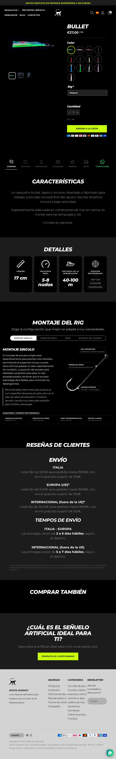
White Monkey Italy (35, 741)
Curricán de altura (78, 686)
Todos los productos (79, 714)
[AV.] (80, 68)
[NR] (71, 59)
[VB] (71, 77)
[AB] (71, 68)
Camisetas (74, 710)
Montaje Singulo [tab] (23, 338)
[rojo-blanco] (89, 59)
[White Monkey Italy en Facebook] (27, 736)
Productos (11, 10)
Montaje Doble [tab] (49, 338)
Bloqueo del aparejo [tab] (90, 338)
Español (15, 735)
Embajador (11, 15)
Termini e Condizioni (45, 748)
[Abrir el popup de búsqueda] (92, 13)
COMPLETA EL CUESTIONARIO (58, 656)
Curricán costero (77, 690)
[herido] (98, 59)
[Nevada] (80, 59)
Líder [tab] (68, 338)
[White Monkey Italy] (58, 12)
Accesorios (74, 706)
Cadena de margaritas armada (84, 702)
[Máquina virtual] (98, 68)
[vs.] (89, 68)
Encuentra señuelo (33, 10)
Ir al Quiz (72, 718)
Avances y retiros (77, 694)
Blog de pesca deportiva (61, 698)
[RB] (80, 50)
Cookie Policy (29, 748)
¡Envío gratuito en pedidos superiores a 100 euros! (58, 3)
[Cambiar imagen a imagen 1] (12, 76)
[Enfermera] (98, 50)
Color (71, 42)
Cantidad (73, 106)
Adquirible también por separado (21, 413)
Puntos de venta (57, 702)
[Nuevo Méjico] (71, 50)
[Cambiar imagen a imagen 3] (29, 76)
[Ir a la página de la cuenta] (102, 13)
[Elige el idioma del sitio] (97, 13)
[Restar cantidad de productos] (77, 112)
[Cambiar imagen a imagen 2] (21, 76)
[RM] (89, 50)
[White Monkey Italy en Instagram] (31, 736)
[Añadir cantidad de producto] (69, 112)
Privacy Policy (15, 748)
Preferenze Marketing (66, 748)
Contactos (34, 15)
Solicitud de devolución (61, 694)
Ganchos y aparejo (78, 698)
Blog (22, 15)
